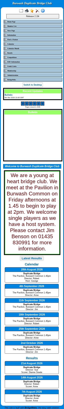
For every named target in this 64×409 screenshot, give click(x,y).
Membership (11, 71)
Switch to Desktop (32, 85)
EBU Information (13, 62)
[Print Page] (27, 11)
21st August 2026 (32, 363)
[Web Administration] (38, 11)
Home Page (11, 22)
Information (11, 35)
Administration (12, 75)
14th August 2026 (32, 377)
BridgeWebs (11, 80)
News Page (11, 31)
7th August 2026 (32, 391)
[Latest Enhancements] (32, 11)
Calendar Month (13, 48)
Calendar (10, 44)
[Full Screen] (22, 11)
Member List (11, 26)
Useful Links (12, 66)
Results (9, 53)
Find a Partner (12, 39)
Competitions (12, 57)
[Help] (43, 11)
